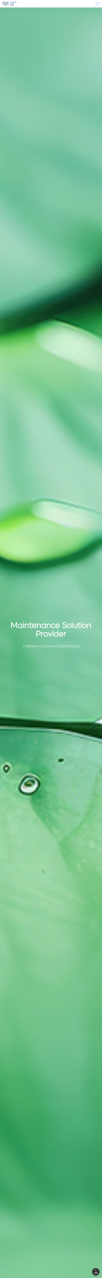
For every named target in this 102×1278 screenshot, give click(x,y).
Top (96, 1273)
